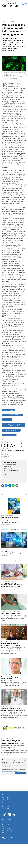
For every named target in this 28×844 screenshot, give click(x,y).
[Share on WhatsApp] (13, 485)
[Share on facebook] (2, 485)
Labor (4, 805)
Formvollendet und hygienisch (10, 613)
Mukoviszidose (9, 435)
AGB (3, 832)
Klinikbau (17, 611)
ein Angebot (7, 466)
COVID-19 (7, 419)
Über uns (5, 826)
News (12, 21)
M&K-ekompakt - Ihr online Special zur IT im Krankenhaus (10, 518)
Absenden (20, 773)
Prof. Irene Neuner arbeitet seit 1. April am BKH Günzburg (10, 644)
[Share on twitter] (6, 485)
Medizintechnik (8, 807)
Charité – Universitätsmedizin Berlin (12, 450)
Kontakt (5, 823)
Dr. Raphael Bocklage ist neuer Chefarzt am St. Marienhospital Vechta (13, 709)
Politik (8, 675)
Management (10, 738)
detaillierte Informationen (11, 470)
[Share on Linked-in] (9, 485)
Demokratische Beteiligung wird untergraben (9, 677)
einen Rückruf (8, 468)
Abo (3, 821)
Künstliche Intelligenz (8, 552)
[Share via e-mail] (16, 485)
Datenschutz (7, 830)
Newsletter (6, 819)
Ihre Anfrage (6, 474)
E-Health (5, 801)
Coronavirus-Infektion (12, 415)
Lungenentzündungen (11, 430)
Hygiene (5, 803)
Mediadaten (6, 825)
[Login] (23, 3)
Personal (9, 641)
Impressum (6, 828)
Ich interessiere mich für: (9, 464)
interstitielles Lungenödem (13, 424)
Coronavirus (8, 410)
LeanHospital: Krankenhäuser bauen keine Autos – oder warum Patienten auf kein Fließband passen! (12, 741)
